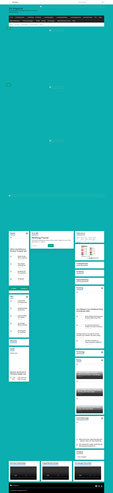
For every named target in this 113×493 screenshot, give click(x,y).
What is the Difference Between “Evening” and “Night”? (18, 250)
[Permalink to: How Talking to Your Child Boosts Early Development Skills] (89, 299)
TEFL (95, 17)
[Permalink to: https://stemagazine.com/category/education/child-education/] (102, 288)
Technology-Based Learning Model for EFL (22, 324)
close (8, 28)
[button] (102, 2)
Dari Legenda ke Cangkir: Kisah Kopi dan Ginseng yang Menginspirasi (91, 445)
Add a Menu (15, 2)
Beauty (44, 21)
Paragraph (21, 279)
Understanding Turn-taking (22, 316)
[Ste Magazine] (14, 485)
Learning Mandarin (62, 17)
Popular (14, 288)
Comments (24, 288)
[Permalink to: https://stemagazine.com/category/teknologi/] (102, 352)
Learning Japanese (76, 17)
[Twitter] (99, 486)
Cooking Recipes (19, 17)
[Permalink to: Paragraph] (13, 281)
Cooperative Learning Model (22, 301)
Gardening (31, 17)
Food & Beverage (28, 21)
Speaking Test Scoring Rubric (22, 272)
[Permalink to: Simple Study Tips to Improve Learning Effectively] (13, 258)
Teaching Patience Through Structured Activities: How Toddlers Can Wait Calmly (88, 334)
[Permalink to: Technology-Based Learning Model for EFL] (13, 325)
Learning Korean (87, 17)
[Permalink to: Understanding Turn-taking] (13, 318)
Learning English (48, 17)
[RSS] (102, 486)
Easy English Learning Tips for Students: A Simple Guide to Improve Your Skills (22, 264)
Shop (73, 21)
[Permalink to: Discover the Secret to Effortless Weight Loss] (19, 361)
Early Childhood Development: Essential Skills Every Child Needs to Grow (94, 317)
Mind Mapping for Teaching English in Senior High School (22, 331)
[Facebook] (96, 486)
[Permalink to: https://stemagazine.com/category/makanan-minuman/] (102, 418)
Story (100, 17)
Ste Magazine (16, 8)
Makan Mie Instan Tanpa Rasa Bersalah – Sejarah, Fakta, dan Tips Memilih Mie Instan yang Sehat (90, 440)
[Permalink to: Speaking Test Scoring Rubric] (13, 273)
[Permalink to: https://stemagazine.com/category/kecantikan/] (102, 360)
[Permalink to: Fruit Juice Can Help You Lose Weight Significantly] (13, 378)
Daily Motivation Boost (64, 21)
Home (11, 17)
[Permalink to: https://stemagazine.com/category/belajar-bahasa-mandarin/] (27, 233)
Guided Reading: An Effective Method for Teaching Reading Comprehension (22, 309)
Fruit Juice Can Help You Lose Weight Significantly (22, 378)
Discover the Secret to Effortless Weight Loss (18, 373)
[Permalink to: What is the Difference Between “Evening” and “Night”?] (19, 241)
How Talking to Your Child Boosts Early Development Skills (89, 310)
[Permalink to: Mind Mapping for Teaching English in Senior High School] (13, 333)
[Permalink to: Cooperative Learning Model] (13, 303)
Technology (50, 21)
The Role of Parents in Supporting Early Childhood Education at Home (93, 341)
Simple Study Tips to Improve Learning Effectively (22, 257)
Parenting (38, 17)
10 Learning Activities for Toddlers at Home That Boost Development (94, 325)
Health (38, 21)
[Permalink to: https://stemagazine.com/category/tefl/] (27, 297)
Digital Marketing (14, 21)
